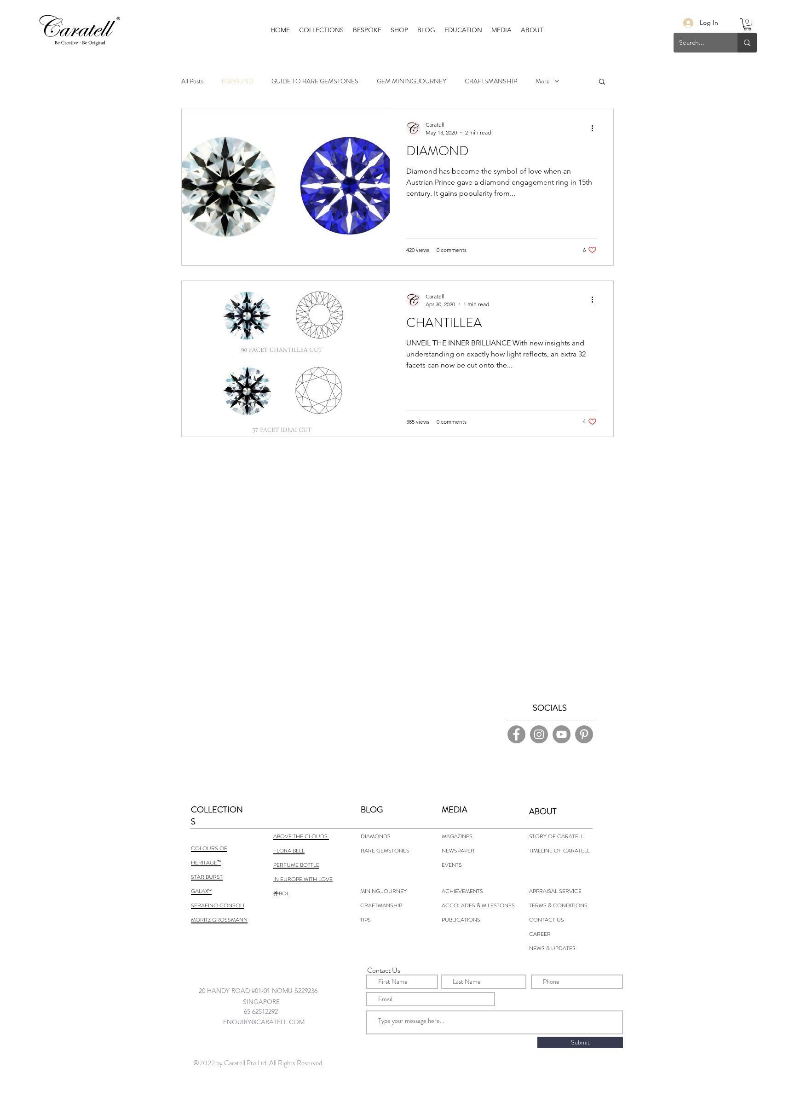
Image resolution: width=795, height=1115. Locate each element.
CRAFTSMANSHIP (491, 81)
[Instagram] (539, 734)
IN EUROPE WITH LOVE (303, 879)
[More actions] (595, 128)
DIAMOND (237, 81)
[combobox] (266, 990)
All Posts (192, 81)
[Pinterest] (584, 734)
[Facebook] (516, 734)
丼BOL (281, 893)
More (543, 81)
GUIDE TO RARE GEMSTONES (314, 81)
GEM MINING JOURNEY (411, 81)
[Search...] (747, 43)
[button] (367, 29)
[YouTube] (561, 734)
